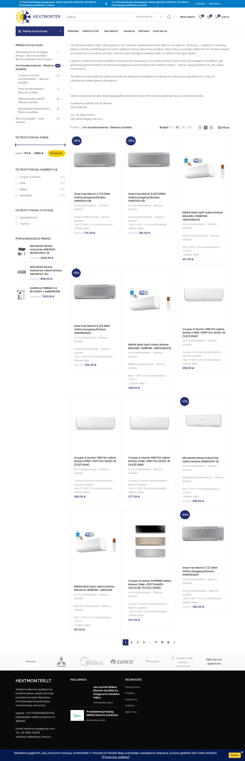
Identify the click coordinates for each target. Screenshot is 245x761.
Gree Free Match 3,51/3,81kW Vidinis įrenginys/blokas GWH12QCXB (147, 197)
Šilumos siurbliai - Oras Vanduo (30, 120)
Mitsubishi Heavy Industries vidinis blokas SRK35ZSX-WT (46, 270)
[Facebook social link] (106, 3)
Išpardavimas (28, 217)
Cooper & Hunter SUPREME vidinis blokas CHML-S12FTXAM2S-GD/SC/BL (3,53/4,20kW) (149, 584)
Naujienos (131, 699)
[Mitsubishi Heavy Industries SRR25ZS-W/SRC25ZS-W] (21, 252)
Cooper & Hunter (30, 177)
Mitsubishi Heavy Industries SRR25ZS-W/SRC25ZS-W (43, 249)
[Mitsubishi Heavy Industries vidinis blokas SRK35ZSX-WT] (21, 273)
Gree (23, 183)
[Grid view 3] (205, 127)
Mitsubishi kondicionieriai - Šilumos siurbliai (34, 110)
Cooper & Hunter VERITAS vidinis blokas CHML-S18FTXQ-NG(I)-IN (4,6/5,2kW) (149, 461)
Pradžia (74, 127)
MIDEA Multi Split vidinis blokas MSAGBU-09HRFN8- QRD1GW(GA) (202, 216)
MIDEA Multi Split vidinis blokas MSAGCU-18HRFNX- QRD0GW (94, 588)
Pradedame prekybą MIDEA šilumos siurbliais (102, 713)
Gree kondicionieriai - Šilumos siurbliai (31, 90)
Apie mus (131, 712)
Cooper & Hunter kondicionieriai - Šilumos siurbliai (33, 79)
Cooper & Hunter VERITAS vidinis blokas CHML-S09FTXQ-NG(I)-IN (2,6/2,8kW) (203, 332)
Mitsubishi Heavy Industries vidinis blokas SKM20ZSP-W (200, 459)
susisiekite (38, 5)
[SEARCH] (168, 17)
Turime (24, 224)
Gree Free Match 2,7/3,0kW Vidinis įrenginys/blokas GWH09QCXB (92, 197)
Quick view (118, 149)
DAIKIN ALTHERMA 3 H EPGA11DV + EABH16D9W (45, 289)
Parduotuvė (132, 687)
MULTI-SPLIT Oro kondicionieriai (93, 224)
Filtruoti (57, 153)
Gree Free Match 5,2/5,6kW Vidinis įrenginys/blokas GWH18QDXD (92, 329)
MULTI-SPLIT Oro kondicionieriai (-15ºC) (200, 249)
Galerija (130, 705)
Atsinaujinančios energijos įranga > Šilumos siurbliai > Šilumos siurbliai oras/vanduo (34, 55)
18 (162, 642)
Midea (23, 189)
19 (168, 642)
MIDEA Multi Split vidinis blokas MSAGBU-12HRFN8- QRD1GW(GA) (149, 346)
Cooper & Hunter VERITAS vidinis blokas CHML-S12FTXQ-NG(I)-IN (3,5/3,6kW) (95, 461)
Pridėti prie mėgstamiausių (118, 165)
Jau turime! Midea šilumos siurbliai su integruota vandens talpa (106, 692)
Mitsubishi (26, 195)
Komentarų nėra (103, 702)
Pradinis (130, 693)
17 (156, 642)
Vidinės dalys (81, 228)
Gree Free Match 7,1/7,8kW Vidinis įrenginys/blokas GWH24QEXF (199, 571)
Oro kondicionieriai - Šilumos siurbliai (35, 67)
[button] (118, 141)
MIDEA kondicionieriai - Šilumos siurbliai (32, 100)
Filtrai (225, 127)
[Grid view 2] (200, 127)
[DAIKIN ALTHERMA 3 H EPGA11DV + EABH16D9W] (21, 294)
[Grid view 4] (211, 127)
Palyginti (118, 157)
